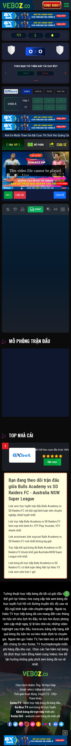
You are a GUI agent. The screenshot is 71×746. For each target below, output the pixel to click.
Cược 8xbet (52, 5)
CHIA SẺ (60, 194)
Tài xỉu (49, 91)
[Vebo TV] (16, 5)
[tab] (13, 144)
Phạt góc (61, 91)
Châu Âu (38, 91)
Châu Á (27, 91)
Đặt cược (52, 461)
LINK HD (20, 194)
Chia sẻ (61, 144)
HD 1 (8, 194)
